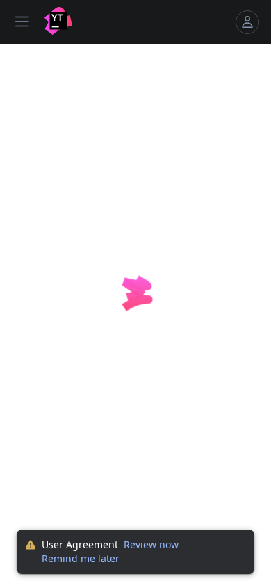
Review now (151, 544)
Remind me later (81, 558)
